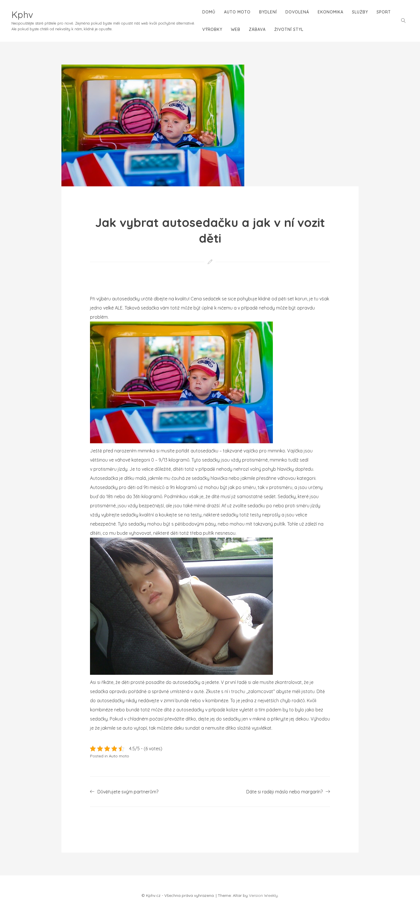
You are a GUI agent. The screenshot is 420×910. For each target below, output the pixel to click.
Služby (360, 12)
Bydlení (268, 12)
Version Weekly (263, 895)
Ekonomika (330, 12)
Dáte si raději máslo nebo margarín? (284, 792)
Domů (208, 12)
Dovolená (297, 12)
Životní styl (288, 29)
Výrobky (212, 29)
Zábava (257, 29)
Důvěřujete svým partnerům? (127, 792)
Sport (384, 12)
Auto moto (237, 12)
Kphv (22, 14)
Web (235, 29)
